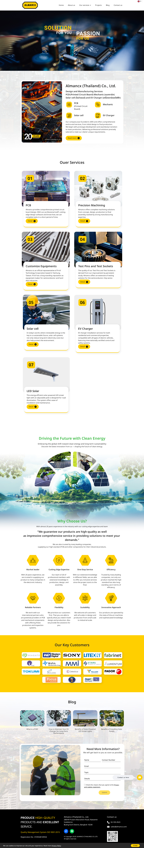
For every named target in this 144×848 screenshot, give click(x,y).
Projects (98, 5)
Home (61, 5)
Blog (108, 5)
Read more (72, 138)
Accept (135, 846)
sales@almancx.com (119, 826)
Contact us (118, 5)
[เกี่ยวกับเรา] (79, 138)
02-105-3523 (115, 822)
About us (71, 5)
